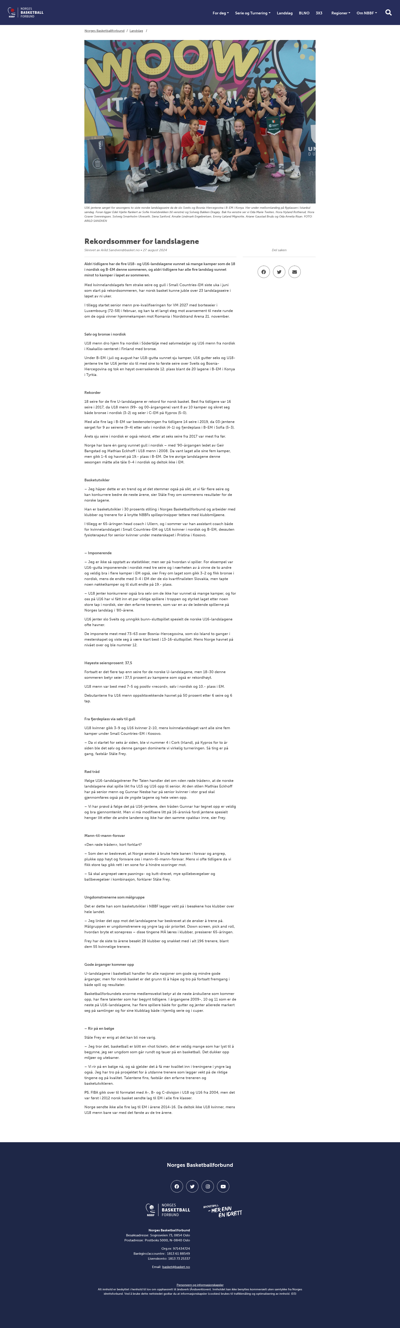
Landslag (285, 13)
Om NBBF (365, 13)
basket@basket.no (176, 1267)
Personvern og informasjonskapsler (200, 1285)
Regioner (339, 13)
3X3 (319, 13)
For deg (219, 13)
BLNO (304, 13)
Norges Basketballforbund (105, 31)
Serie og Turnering (251, 13)
